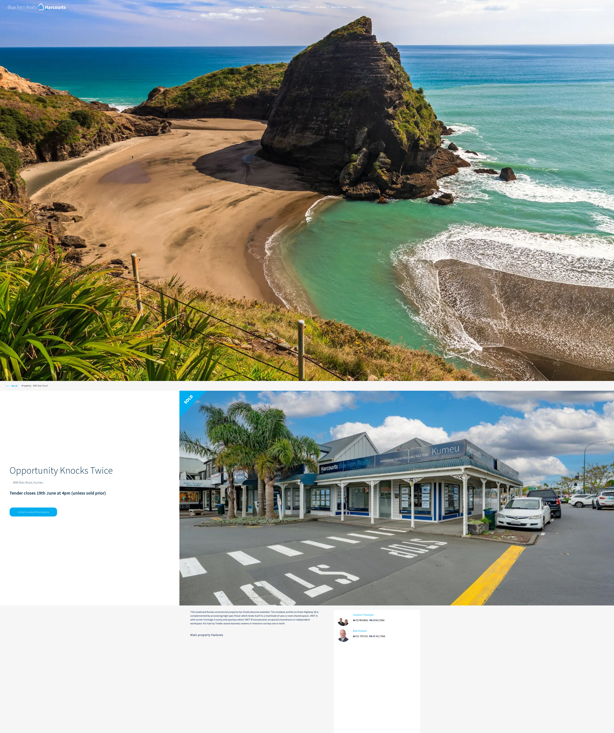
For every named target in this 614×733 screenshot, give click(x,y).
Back (14, 385)
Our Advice (320, 7)
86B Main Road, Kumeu (28, 482)
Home (252, 7)
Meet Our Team (339, 7)
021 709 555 (361, 636)
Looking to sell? (595, 7)
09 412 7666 (379, 636)
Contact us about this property (33, 512)
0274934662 (361, 620)
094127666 (379, 620)
